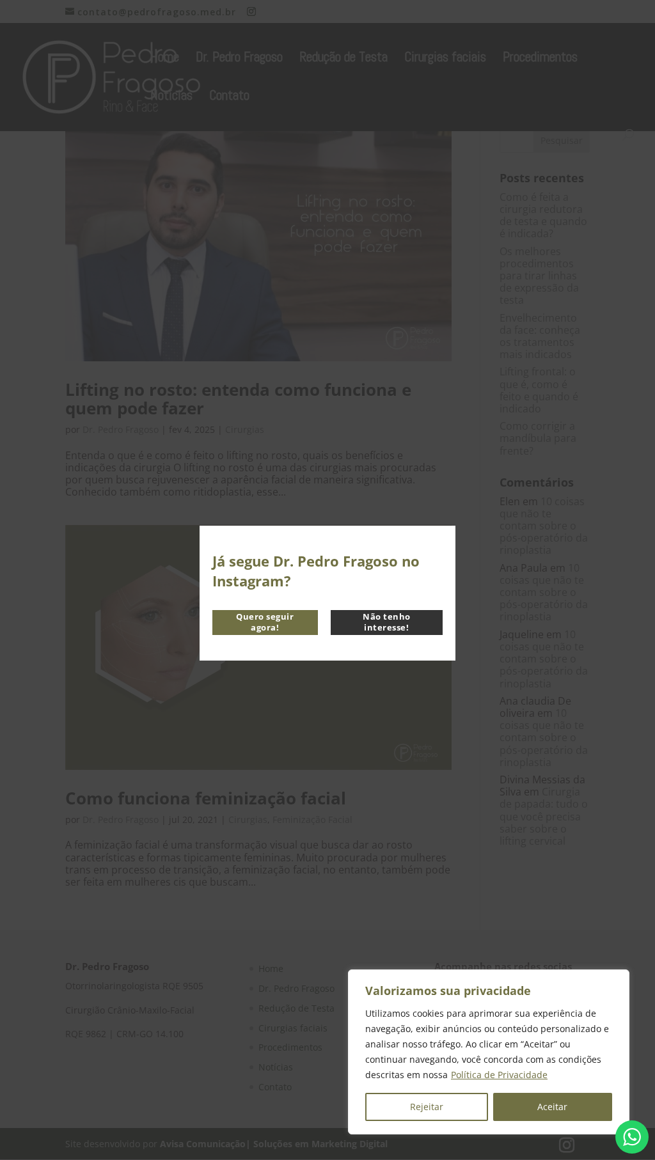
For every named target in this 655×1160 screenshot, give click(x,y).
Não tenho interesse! (387, 622)
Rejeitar (426, 1107)
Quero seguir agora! (265, 622)
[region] (488, 1051)
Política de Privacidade (499, 1075)
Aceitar (552, 1107)
